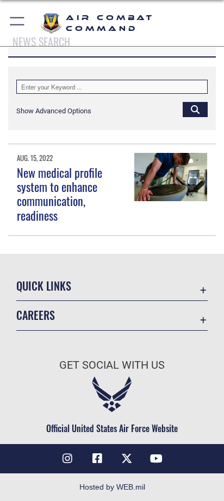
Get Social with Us (112, 365)
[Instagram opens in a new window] (67, 459)
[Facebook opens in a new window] (97, 459)
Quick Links (43, 286)
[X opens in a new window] (127, 459)
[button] (17, 23)
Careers (35, 315)
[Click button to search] (195, 109)
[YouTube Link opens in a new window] (156, 459)
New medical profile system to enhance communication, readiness (59, 194)
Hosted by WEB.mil (112, 487)
